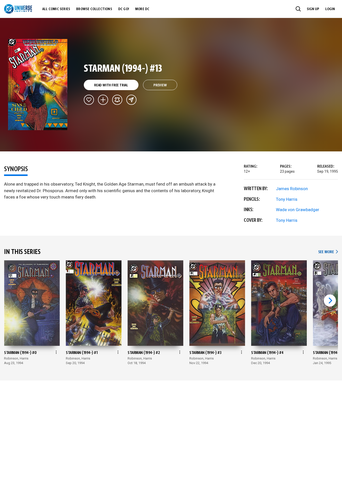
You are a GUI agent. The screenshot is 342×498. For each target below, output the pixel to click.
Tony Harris (286, 199)
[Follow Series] (117, 100)
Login (330, 9)
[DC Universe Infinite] (18, 9)
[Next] (330, 300)
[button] (298, 9)
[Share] (131, 100)
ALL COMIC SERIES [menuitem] (56, 9)
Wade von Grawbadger (297, 209)
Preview (160, 85)
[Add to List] (103, 100)
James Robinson (292, 188)
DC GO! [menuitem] (123, 9)
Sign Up (313, 9)
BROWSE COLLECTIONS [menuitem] (94, 9)
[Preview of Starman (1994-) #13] (38, 84)
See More (328, 252)
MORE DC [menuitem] (142, 9)
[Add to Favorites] (89, 100)
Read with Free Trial (111, 85)
